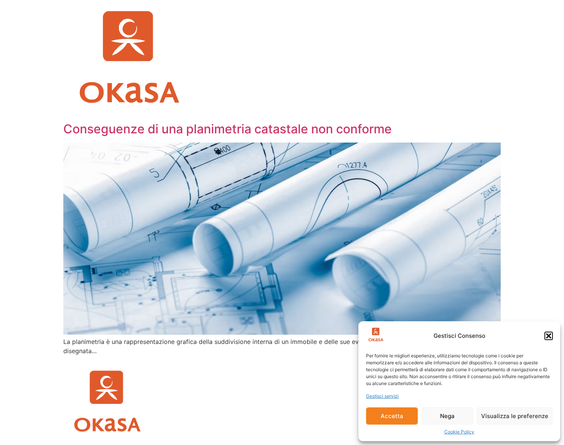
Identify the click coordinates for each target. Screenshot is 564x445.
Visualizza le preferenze (514, 416)
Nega (447, 416)
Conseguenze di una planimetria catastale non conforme (227, 128)
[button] (548, 336)
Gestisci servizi (382, 396)
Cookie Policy (459, 432)
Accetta (392, 416)
